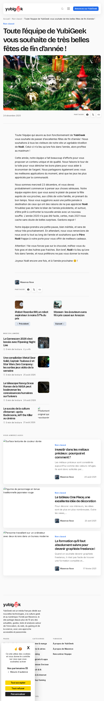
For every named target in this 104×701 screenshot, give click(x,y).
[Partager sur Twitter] (93, 114)
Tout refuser (18, 688)
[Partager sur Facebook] (87, 114)
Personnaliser (18, 694)
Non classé (17, 19)
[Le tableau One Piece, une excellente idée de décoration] (27, 507)
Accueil (6, 19)
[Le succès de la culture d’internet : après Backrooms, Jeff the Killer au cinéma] (43, 412)
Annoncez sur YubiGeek (86, 8)
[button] (62, 8)
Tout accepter (18, 682)
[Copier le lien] (99, 114)
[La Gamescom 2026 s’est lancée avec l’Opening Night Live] (43, 342)
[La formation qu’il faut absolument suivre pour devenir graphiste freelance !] (27, 553)
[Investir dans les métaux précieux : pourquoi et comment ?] (27, 462)
